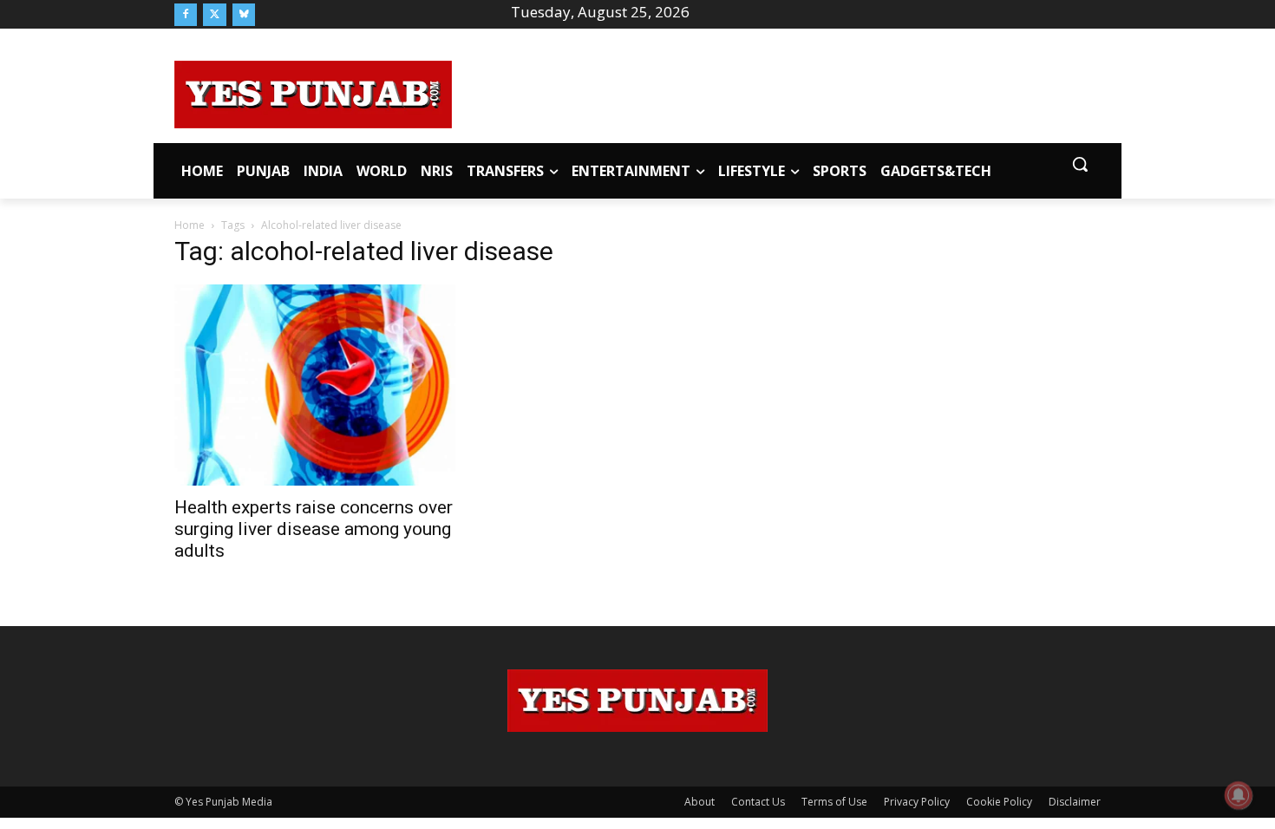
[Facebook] (185, 14)
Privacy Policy (917, 801)
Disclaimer (1075, 801)
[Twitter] (214, 14)
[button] (1080, 164)
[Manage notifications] (1238, 795)
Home (189, 225)
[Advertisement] (776, 92)
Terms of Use (834, 801)
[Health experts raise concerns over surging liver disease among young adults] (314, 384)
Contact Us (758, 801)
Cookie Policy (999, 801)
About (699, 801)
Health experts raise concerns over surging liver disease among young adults (313, 529)
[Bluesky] (243, 14)
